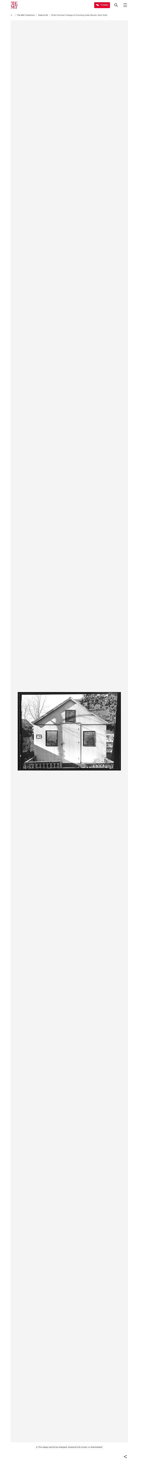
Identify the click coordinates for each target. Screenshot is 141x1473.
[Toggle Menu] (125, 5)
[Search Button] (116, 5)
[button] (125, 1456)
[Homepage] (14, 5)
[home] (12, 15)
